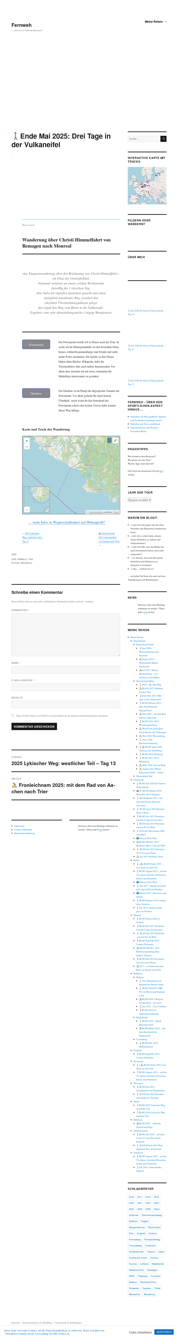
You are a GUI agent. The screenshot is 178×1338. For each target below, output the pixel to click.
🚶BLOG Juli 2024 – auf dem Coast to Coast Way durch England (150, 1138)
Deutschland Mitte (145, 681)
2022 (148, 1202)
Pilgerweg (142, 1276)
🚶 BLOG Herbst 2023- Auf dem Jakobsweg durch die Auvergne (149, 801)
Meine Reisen (154, 21)
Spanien (137, 915)
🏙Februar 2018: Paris (146, 838)
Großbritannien (141, 1130)
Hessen (151, 1251)
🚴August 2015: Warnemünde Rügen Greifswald (148, 663)
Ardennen (134, 1215)
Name (16, 662)
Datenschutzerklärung (24, 833)
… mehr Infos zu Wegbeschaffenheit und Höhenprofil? (66, 522)
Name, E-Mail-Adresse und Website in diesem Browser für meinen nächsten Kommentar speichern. (62, 715)
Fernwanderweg (152, 1239)
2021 (139, 1202)
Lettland (144, 1263)
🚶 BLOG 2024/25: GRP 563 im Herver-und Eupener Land (152, 992)
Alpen (157, 1209)
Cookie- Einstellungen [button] (140, 1332)
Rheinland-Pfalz (148, 1282)
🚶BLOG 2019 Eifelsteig (151, 754)
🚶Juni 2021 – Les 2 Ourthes (152, 1006)
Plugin (116, 512)
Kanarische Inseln (138, 1257)
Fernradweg (135, 1239)
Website (17, 697)
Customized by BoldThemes (68, 1322)
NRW (131, 1276)
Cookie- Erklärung (23, 829)
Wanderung (149, 1294)
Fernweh (21, 24)
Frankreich (139, 779)
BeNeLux (22, 559)
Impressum (19, 825)
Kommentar (20, 610)
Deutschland (139, 640)
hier (101, 829)
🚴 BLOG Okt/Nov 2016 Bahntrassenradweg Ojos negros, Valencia (148, 951)
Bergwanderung (136, 1227)
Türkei (137, 1101)
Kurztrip (15, 562)
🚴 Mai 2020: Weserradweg (152, 735)
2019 (156, 1196)
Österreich (138, 1152)
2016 (131, 1196)
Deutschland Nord (144, 644)
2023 (156, 1202)
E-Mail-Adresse (23, 680)
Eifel (30, 559)
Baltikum (138, 1119)
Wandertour (26, 562)
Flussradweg (135, 1245)
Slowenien (138, 1061)
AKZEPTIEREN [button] (164, 1331)
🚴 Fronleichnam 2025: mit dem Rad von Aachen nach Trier (109, 537)
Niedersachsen (136, 1270)
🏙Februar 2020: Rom (146, 882)
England (141, 1233)
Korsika (154, 1257)
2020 (131, 1202)
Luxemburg (141, 1039)
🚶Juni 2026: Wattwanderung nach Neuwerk (149, 652)
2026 (148, 1209)
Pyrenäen (155, 1276)
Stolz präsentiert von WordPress (37, 1322)
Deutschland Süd (144, 776)
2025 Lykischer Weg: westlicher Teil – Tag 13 (32, 537)
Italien (137, 860)
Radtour (133, 1282)
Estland (152, 1233)
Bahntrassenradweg (152, 1215)
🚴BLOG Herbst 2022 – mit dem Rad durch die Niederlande (152, 1032)
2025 (13, 554)
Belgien (140, 977)
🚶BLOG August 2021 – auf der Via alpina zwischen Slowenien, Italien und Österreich (151, 875)
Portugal (137, 1050)
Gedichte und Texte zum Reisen (145, 423)
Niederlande (142, 1017)
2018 (148, 1196)
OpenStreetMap (95, 512)
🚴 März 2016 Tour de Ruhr (152, 765)
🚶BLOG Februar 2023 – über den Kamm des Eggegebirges (151, 706)
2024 (131, 1209)
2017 (139, 1196)
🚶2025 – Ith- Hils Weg (150, 684)
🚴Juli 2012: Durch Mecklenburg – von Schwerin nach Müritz (149, 673)
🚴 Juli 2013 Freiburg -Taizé (149, 856)
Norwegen (138, 1083)
